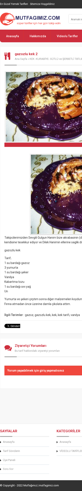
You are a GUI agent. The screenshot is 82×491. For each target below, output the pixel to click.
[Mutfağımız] (31, 19)
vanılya (75, 315)
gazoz (29, 315)
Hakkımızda (38, 36)
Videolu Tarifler (67, 36)
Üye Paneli (9, 460)
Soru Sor (8, 468)
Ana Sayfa (21, 58)
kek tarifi (63, 315)
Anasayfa (12, 36)
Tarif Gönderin (11, 451)
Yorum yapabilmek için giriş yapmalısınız (35, 370)
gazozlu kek (43, 315)
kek (54, 315)
